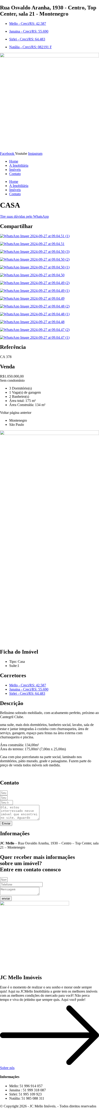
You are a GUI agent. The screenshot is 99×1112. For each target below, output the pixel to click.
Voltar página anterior (15, 413)
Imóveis (15, 170)
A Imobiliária (18, 165)
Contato (15, 174)
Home (13, 161)
